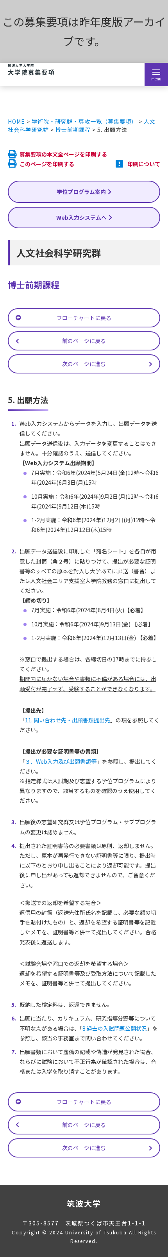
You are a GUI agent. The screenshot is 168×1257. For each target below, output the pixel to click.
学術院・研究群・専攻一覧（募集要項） (84, 121)
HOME (16, 121)
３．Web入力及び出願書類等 (61, 761)
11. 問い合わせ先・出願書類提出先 (67, 720)
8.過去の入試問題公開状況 (114, 1028)
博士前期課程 (73, 129)
